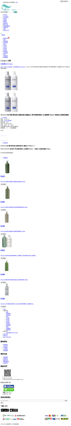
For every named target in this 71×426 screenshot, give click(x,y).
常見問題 (5, 349)
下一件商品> (4, 117)
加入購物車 (3, 184)
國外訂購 (5, 360)
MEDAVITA (6, 30)
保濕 (4, 44)
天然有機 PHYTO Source (7, 64)
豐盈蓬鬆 (5, 41)
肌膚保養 (5, 57)
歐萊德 (5, 20)
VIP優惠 (5, 347)
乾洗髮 (5, 50)
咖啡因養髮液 (6, 26)
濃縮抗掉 (5, 23)
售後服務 (5, 350)
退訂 (2, 402)
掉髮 (4, 29)
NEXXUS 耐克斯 (8, 66)
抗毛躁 (5, 45)
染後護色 (5, 53)
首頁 (2, 66)
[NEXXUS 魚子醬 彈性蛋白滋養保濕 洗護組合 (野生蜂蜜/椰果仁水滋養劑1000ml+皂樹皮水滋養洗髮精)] (11, 90)
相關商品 (5, 157)
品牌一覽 (5, 334)
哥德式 (5, 18)
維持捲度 (5, 42)
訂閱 (66, 400)
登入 (17, 2)
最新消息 (5, 363)
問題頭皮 (5, 51)
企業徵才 (5, 358)
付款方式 (5, 346)
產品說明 (5, 142)
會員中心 (5, 335)
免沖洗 (5, 47)
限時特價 (5, 38)
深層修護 (5, 55)
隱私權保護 (6, 361)
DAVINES (5, 16)
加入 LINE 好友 (7, 337)
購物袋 (3, 35)
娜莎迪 (5, 21)
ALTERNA (6, 17)
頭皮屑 (5, 48)
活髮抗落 (5, 27)
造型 (4, 54)
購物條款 (5, 344)
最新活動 (5, 357)
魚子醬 (5, 14)
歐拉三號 (5, 24)
